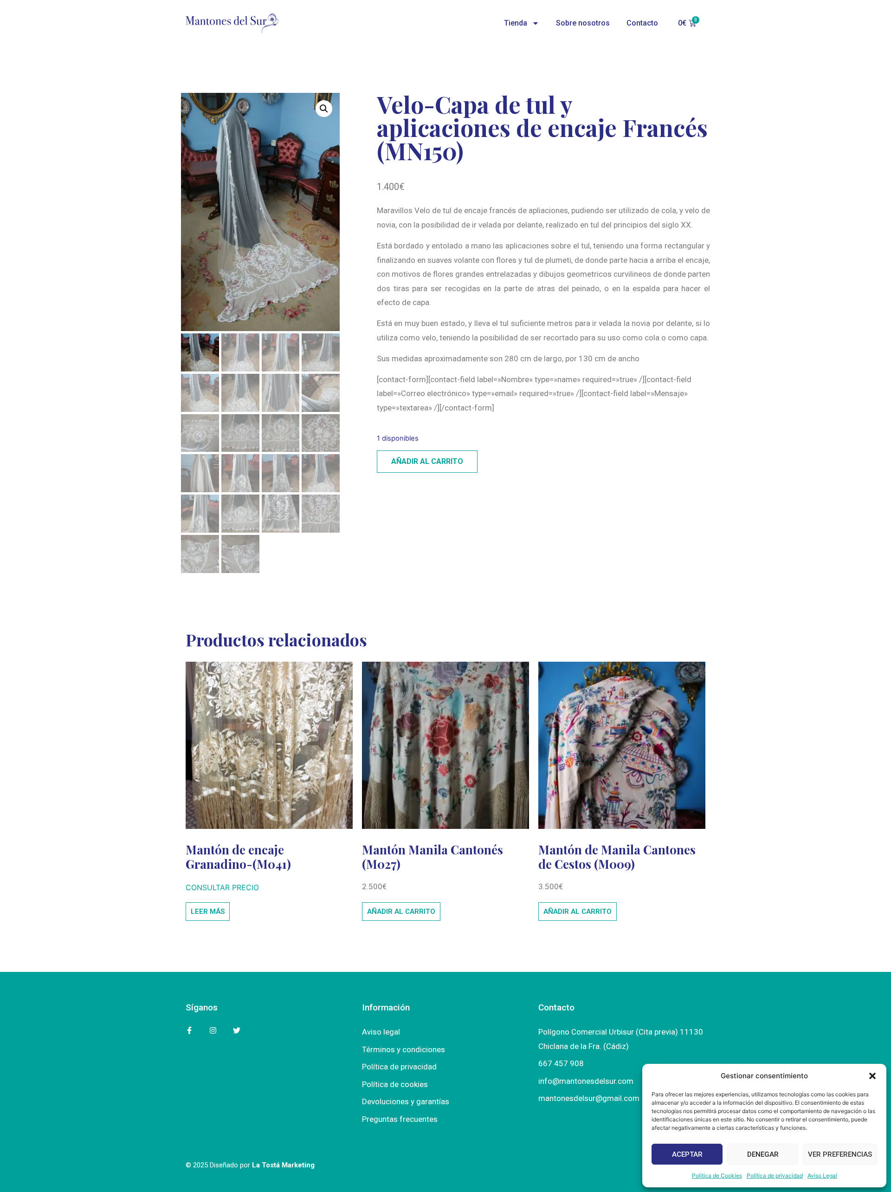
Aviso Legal (822, 1175)
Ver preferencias (840, 1154)
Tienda (515, 23)
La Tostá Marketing (283, 1165)
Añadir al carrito (427, 461)
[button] (872, 1076)
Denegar (763, 1154)
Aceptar (687, 1154)
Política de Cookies (717, 1175)
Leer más (208, 911)
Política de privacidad (775, 1175)
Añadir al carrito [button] (401, 911)
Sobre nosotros (583, 23)
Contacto (642, 23)
